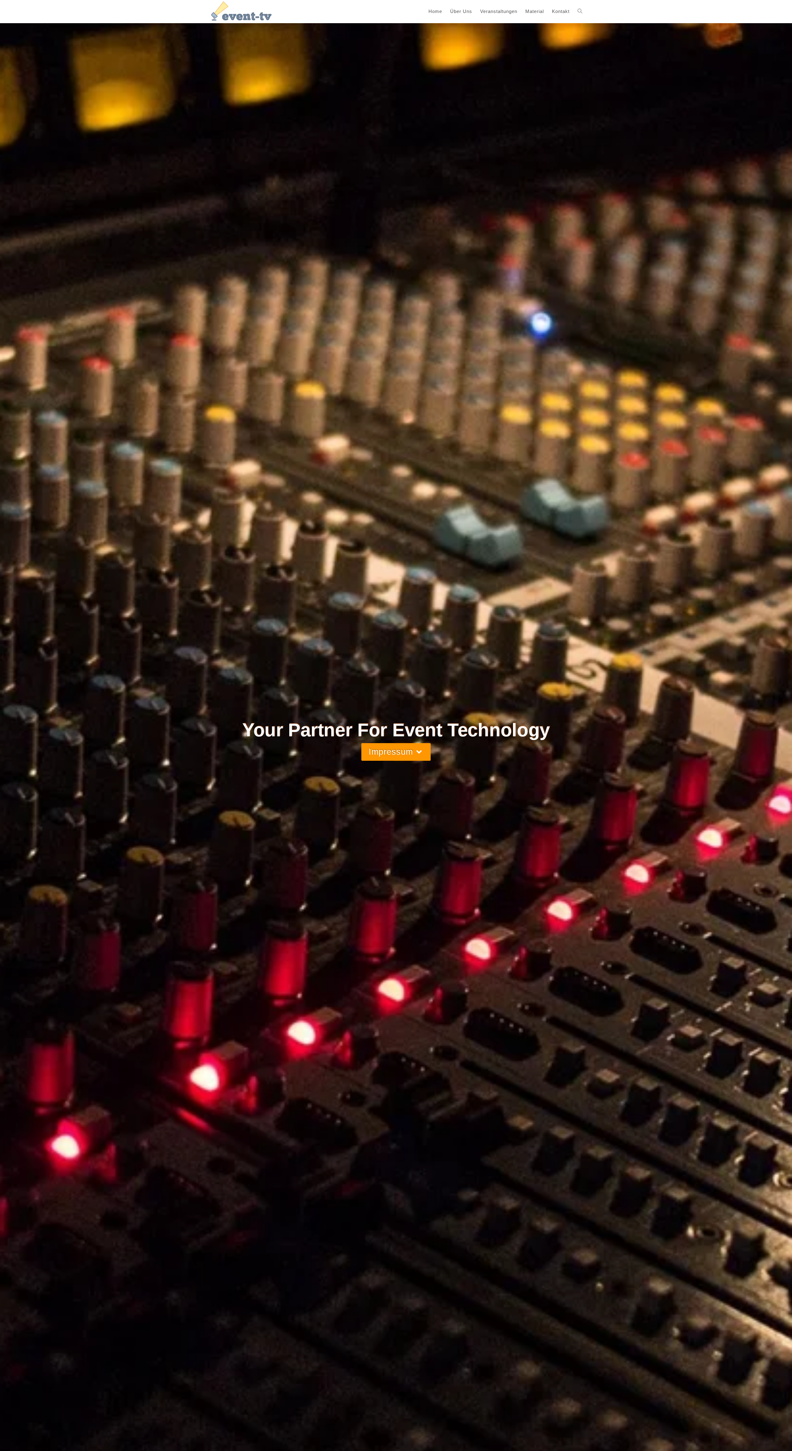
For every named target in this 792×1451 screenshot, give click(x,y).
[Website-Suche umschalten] (580, 11)
